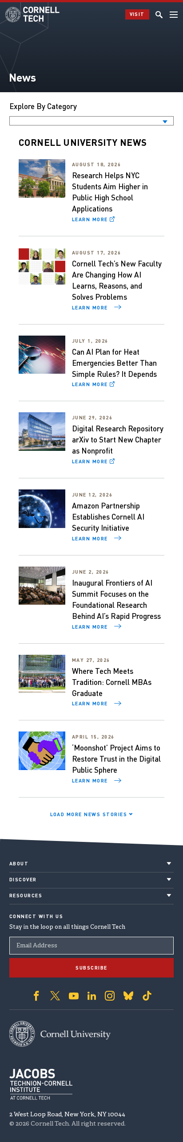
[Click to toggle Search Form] (159, 15)
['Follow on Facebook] (36, 996)
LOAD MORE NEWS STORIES (90, 814)
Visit (137, 14)
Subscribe (91, 968)
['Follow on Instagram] (110, 996)
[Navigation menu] (174, 15)
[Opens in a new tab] (42, 178)
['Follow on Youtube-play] (74, 996)
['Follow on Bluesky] (128, 996)
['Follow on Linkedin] (92, 996)
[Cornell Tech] (60, 1034)
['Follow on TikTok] (147, 996)
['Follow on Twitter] (55, 996)
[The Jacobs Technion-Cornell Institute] (40, 1084)
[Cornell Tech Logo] (33, 14)
